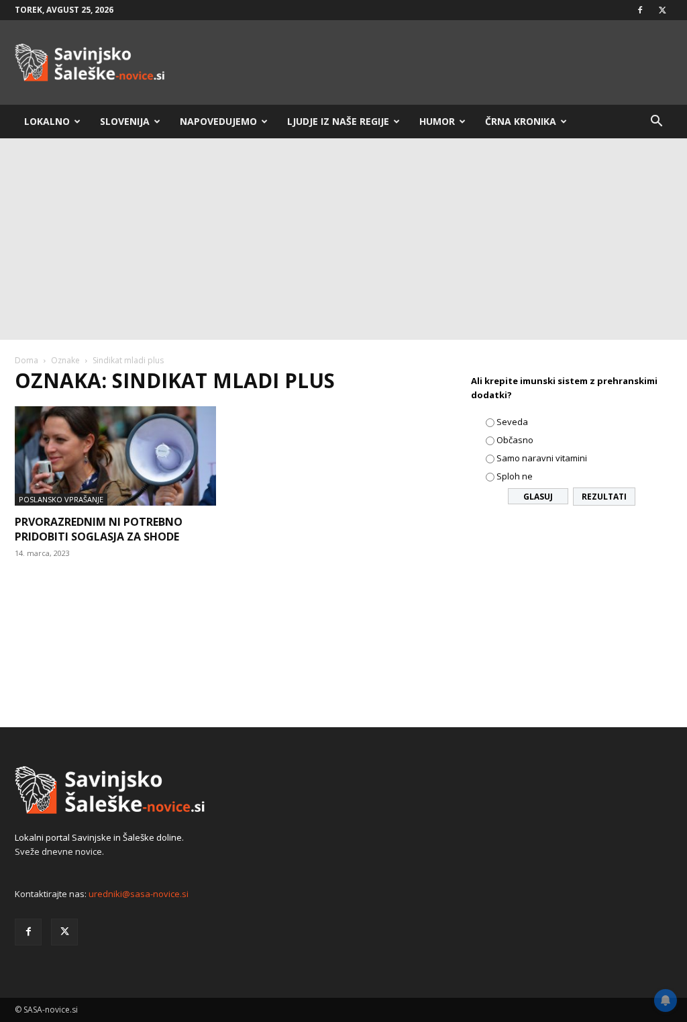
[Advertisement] (343, 239)
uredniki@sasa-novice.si (139, 894)
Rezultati (604, 496)
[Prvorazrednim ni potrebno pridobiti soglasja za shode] (115, 456)
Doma (26, 360)
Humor (437, 121)
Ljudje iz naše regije (338, 121)
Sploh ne (514, 476)
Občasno (514, 440)
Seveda (512, 422)
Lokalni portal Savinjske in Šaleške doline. (99, 837)
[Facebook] (640, 10)
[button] (656, 122)
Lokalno (47, 121)
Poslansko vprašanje (61, 499)
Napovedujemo (218, 121)
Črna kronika (520, 121)
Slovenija (125, 121)
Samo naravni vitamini (541, 458)
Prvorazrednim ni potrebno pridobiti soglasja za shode (98, 529)
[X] (662, 10)
